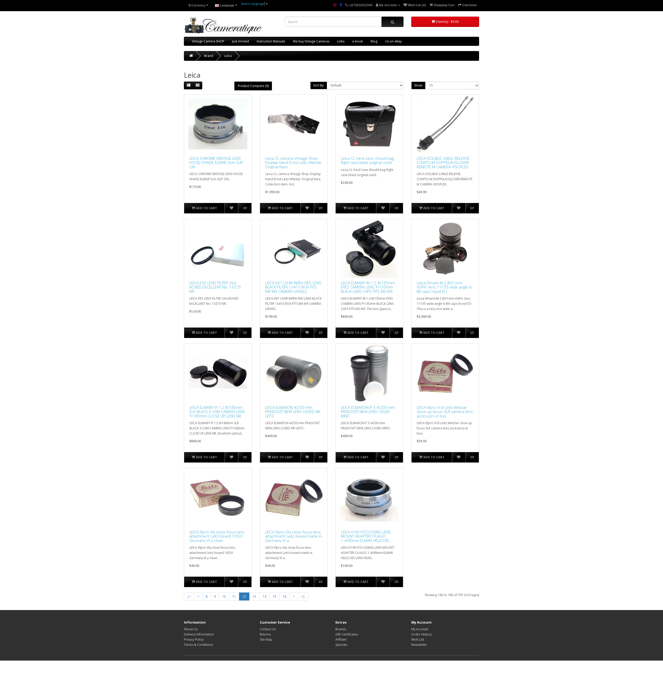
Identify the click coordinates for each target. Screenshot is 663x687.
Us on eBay (393, 41)
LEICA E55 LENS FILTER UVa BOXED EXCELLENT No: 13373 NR (215, 287)
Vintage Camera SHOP (208, 41)
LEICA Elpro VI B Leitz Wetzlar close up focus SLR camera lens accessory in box (445, 411)
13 (254, 596)
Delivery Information (199, 634)
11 (234, 596)
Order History (421, 634)
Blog (374, 41)
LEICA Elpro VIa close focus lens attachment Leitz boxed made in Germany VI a (293, 536)
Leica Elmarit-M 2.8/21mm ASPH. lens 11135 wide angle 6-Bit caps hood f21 (445, 287)
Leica (228, 56)
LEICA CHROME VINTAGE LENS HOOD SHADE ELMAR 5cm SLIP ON (216, 162)
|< (189, 596)
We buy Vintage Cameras (311, 41)
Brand (208, 56)
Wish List (417, 639)
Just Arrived (240, 41)
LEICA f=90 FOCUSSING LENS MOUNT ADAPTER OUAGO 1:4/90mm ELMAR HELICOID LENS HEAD (366, 536)
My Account (419, 629)
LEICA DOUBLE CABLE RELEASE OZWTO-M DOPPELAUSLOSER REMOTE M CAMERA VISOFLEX (443, 162)
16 (284, 596)
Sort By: (318, 85)
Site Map (266, 639)
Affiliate (341, 639)
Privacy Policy (194, 639)
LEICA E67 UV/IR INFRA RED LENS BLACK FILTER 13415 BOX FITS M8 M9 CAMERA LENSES (293, 287)
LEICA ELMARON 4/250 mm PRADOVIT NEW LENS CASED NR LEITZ (292, 411)
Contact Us (268, 629)
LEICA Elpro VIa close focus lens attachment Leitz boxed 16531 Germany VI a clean (217, 536)
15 (274, 596)
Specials (341, 644)
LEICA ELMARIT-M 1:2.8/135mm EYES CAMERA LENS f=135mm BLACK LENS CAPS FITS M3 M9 (368, 287)
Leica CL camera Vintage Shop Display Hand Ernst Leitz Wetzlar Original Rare (293, 162)
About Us (191, 629)
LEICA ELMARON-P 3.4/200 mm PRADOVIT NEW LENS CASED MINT (368, 411)
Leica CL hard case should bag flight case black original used (367, 160)
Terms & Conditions (198, 644)
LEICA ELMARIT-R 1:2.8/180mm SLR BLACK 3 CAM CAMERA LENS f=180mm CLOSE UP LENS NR (217, 411)
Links (340, 41)
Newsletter (419, 644)
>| (303, 596)
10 (224, 596)
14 (264, 596)
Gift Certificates (346, 634)
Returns (265, 634)
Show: (418, 85)
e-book (357, 41)
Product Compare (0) (253, 86)
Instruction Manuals (271, 41)
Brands (340, 629)
